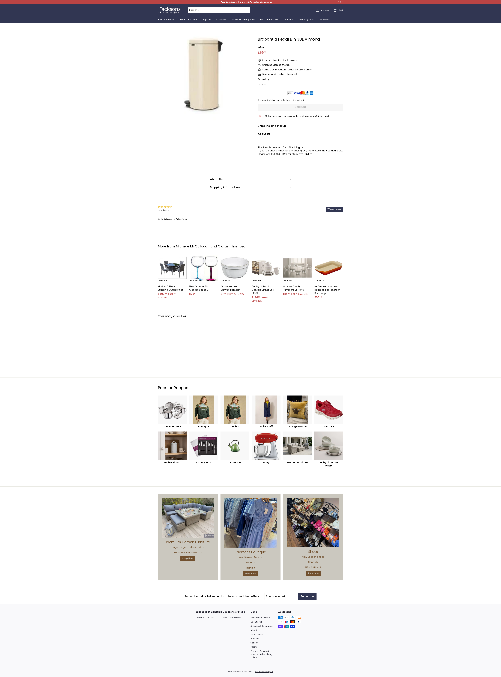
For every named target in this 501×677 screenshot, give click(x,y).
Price (261, 47)
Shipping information (225, 187)
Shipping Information (261, 626)
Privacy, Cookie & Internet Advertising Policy (261, 654)
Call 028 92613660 (232, 617)
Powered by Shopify (264, 671)
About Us (264, 134)
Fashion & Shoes (166, 19)
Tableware (288, 19)
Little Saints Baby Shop (243, 19)
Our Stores (324, 19)
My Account (256, 634)
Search (254, 642)
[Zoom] (203, 75)
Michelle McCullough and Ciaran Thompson (211, 246)
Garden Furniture (188, 19)
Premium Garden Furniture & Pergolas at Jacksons (246, 2)
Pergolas (206, 19)
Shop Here (187, 558)
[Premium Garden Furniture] (188, 518)
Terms (253, 646)
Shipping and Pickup (272, 126)
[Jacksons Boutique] (250, 523)
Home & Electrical (269, 19)
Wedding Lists (306, 19)
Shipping (276, 100)
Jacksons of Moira (260, 617)
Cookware (221, 19)
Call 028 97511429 (205, 617)
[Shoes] (313, 522)
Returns (254, 638)
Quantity (263, 79)
